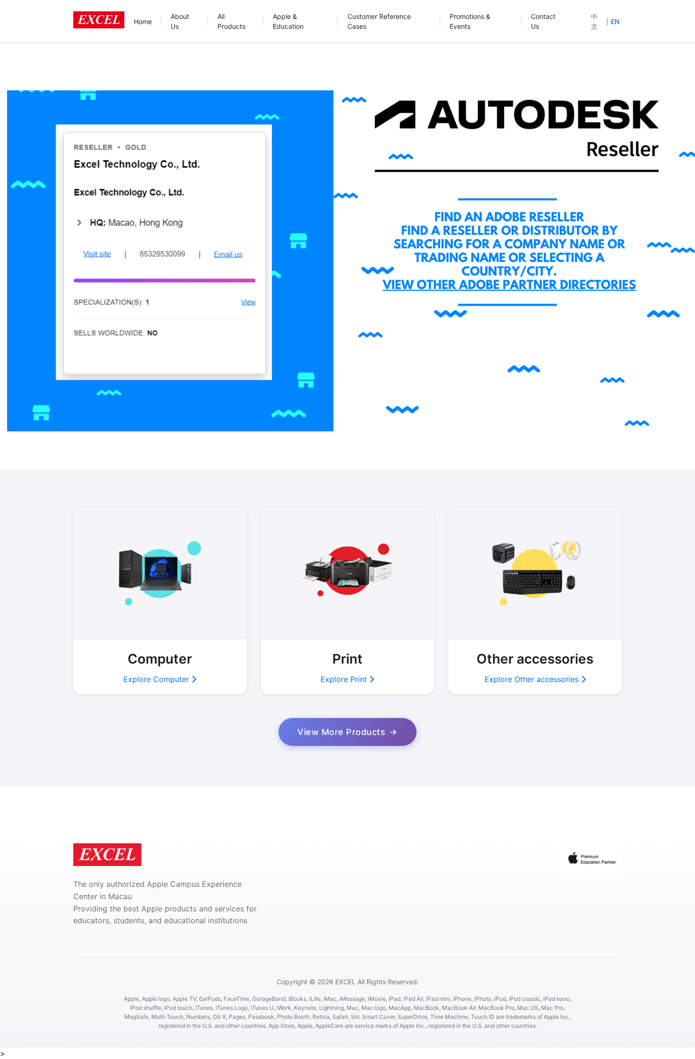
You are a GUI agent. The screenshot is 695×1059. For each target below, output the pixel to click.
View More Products (341, 732)
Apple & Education (288, 21)
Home (143, 22)
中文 (594, 21)
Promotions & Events (470, 21)
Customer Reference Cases (379, 21)
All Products (231, 21)
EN (615, 22)
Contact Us (543, 21)
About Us (180, 21)
